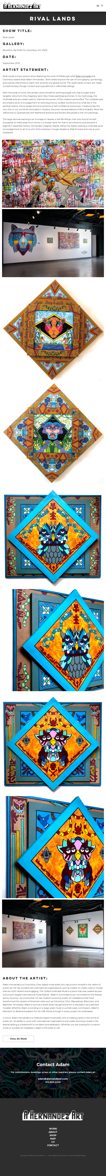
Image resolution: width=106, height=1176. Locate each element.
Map (53, 1138)
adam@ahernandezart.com (53, 1078)
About (53, 1132)
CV (53, 1142)
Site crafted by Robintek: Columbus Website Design (67, 1155)
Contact (53, 1145)
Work (53, 1128)
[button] (102, 5)
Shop (53, 1135)
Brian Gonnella (83, 76)
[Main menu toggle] (98, 6)
